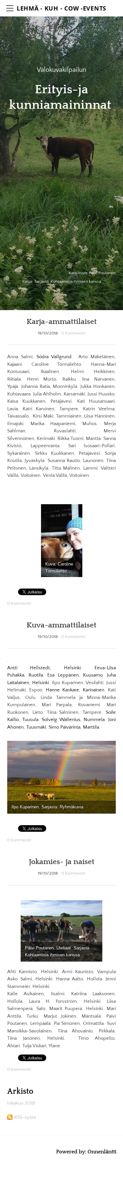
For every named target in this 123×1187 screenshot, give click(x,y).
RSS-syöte (25, 1117)
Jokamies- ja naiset (61, 862)
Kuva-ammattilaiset (61, 625)
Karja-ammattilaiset (62, 322)
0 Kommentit (73, 333)
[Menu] (10, 8)
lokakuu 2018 (21, 1103)
